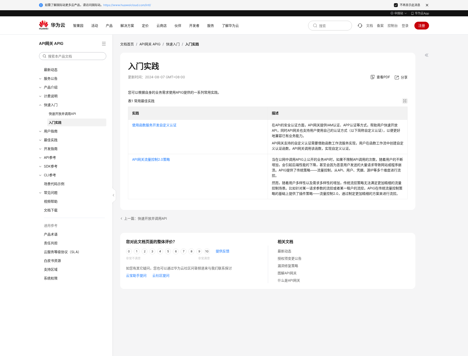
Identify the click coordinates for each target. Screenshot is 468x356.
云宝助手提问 (136, 275)
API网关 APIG (149, 44)
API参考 (50, 157)
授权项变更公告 (290, 258)
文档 (369, 25)
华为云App (422, 13)
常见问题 (51, 192)
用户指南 (51, 131)
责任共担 (51, 243)
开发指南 (51, 149)
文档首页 (127, 44)
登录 (405, 25)
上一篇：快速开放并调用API (145, 218)
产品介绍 (51, 87)
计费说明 (51, 96)
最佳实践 (51, 140)
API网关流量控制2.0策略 (151, 159)
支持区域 (51, 269)
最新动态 (51, 70)
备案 (380, 25)
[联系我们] (360, 25)
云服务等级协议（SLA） (62, 252)
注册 (421, 25)
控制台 (393, 25)
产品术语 (51, 234)
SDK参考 (51, 166)
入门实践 (55, 122)
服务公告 (51, 78)
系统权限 (51, 278)
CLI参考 (50, 175)
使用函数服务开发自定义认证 (154, 125)
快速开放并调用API (62, 114)
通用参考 (51, 225)
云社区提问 (160, 275)
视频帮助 (51, 201)
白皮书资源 (52, 260)
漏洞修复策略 (288, 266)
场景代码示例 (54, 184)
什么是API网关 (289, 280)
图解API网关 (287, 273)
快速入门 (51, 105)
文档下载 (51, 210)
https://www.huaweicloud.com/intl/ (127, 5)
